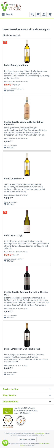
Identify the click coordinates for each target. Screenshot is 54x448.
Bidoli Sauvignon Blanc (16, 65)
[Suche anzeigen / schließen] (32, 14)
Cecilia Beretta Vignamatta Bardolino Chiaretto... (23, 123)
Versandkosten (39, 433)
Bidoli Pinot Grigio (13, 235)
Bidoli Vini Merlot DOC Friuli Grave (22, 348)
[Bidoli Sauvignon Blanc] (27, 51)
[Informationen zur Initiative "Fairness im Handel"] (8, 421)
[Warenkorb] (49, 14)
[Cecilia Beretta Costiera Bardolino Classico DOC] (27, 278)
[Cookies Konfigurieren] (5, 443)
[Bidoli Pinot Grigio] (27, 221)
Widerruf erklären (27, 439)
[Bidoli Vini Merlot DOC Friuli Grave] (27, 335)
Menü (9, 14)
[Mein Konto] (44, 14)
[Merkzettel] (38, 14)
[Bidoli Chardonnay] (27, 165)
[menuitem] (7, 14)
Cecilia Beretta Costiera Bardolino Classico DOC (26, 293)
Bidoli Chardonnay (14, 178)
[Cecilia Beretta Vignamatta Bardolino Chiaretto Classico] (27, 108)
